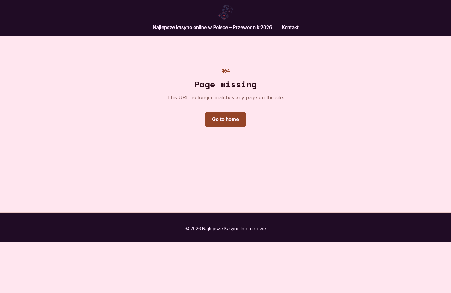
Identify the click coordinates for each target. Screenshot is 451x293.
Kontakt (290, 27)
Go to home (225, 119)
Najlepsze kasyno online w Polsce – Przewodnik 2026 (212, 27)
